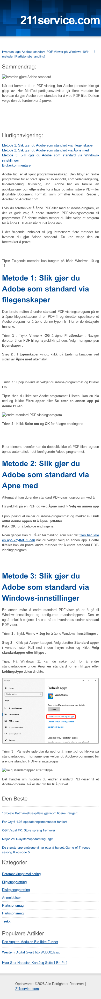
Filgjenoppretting (14, 882)
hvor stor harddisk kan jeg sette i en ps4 (34, 963)
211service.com (27, 989)
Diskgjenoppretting (16, 890)
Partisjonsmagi (13, 905)
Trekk (6, 921)
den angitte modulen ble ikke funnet (30, 942)
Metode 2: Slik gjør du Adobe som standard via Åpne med (45, 150)
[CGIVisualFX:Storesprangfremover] (28, 830)
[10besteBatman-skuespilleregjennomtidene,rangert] (40, 813)
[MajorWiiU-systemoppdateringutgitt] (28, 839)
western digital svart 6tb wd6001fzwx (31, 952)
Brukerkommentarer (17, 165)
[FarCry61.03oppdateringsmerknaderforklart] (34, 821)
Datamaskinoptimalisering (21, 874)
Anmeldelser (11, 898)
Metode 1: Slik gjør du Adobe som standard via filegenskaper (47, 145)
